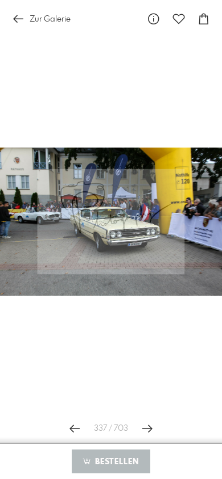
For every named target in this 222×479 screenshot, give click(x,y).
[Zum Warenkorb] (204, 19)
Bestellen (115, 462)
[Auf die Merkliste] (179, 19)
